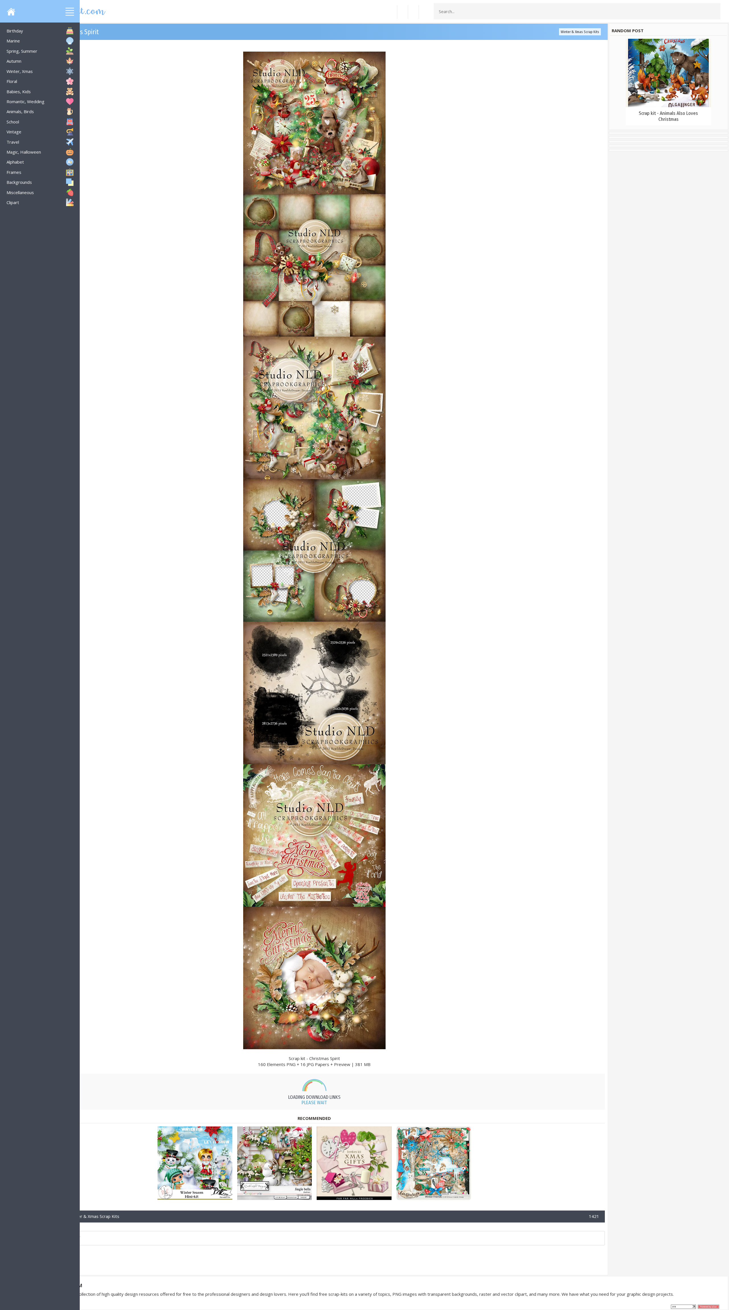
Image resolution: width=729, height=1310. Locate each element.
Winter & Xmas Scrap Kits (580, 32)
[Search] (714, 11)
